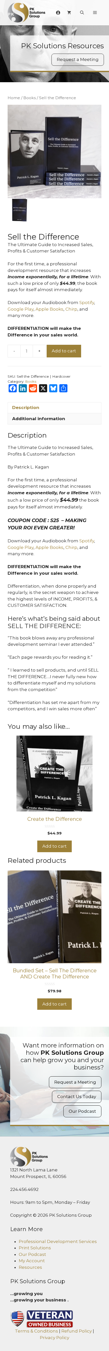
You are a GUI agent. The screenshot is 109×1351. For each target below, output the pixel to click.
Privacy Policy (54, 1337)
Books (29, 97)
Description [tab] (25, 407)
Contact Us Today (76, 1096)
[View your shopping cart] (69, 13)
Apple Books (49, 309)
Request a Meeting (78, 59)
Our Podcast (82, 1111)
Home (14, 97)
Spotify (86, 302)
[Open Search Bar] (82, 13)
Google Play (20, 309)
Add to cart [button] (54, 846)
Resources (30, 1267)
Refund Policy (76, 1331)
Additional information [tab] (38, 418)
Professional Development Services (58, 1241)
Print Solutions (35, 1247)
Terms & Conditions (36, 1331)
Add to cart (64, 350)
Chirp (71, 309)
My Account (32, 1260)
